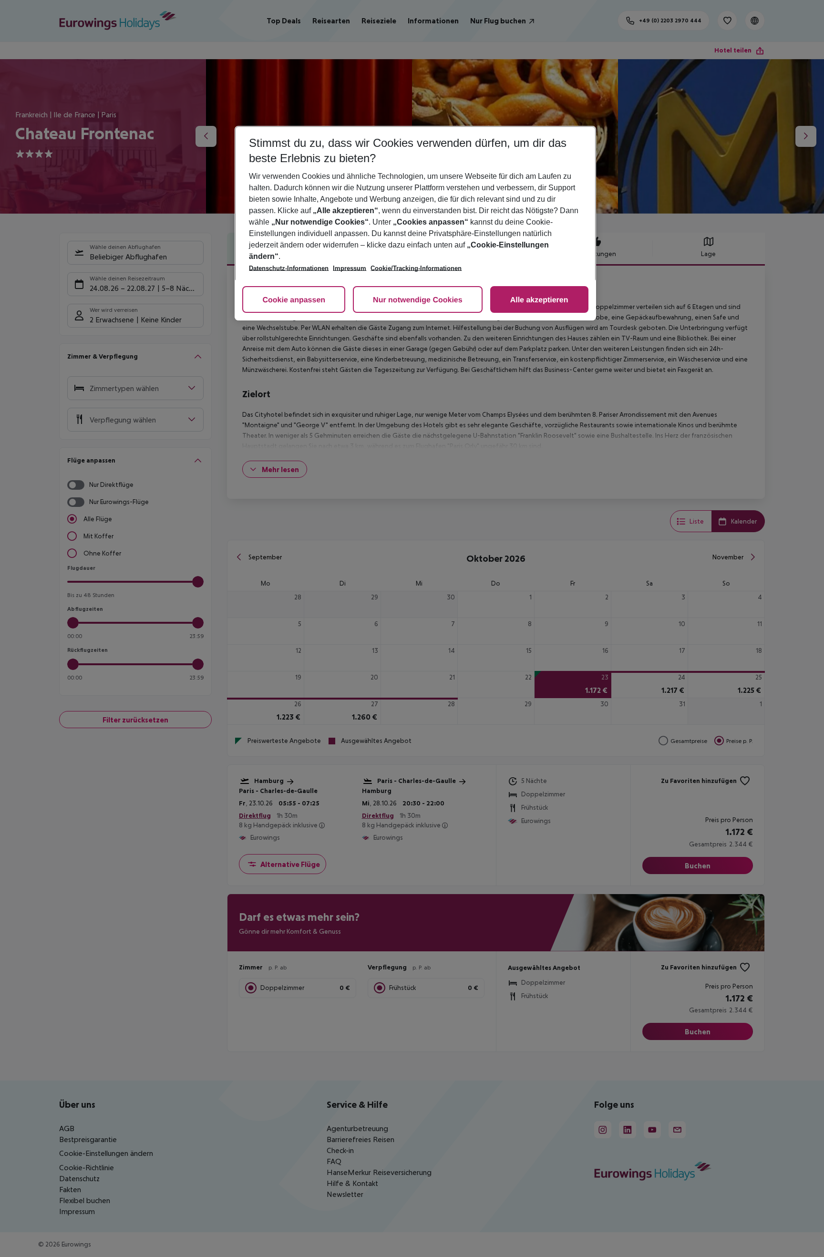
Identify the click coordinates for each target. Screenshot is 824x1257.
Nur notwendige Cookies (418, 300)
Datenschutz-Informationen (289, 268)
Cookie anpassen (293, 300)
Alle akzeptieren (539, 300)
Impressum (349, 268)
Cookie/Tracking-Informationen (416, 268)
